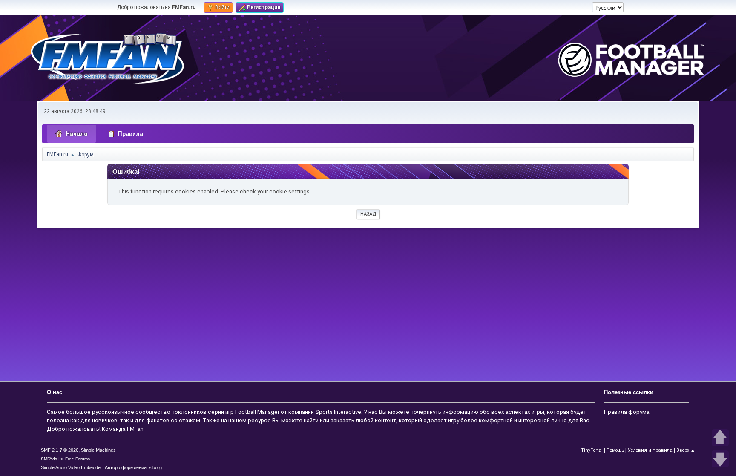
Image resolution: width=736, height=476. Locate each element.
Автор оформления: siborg (133, 467)
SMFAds (49, 458)
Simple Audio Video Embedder (71, 467)
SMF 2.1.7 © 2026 (59, 450)
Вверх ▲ (685, 450)
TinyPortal (592, 450)
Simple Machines (98, 450)
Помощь (615, 450)
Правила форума (627, 412)
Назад (368, 214)
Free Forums (77, 458)
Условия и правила (650, 450)
